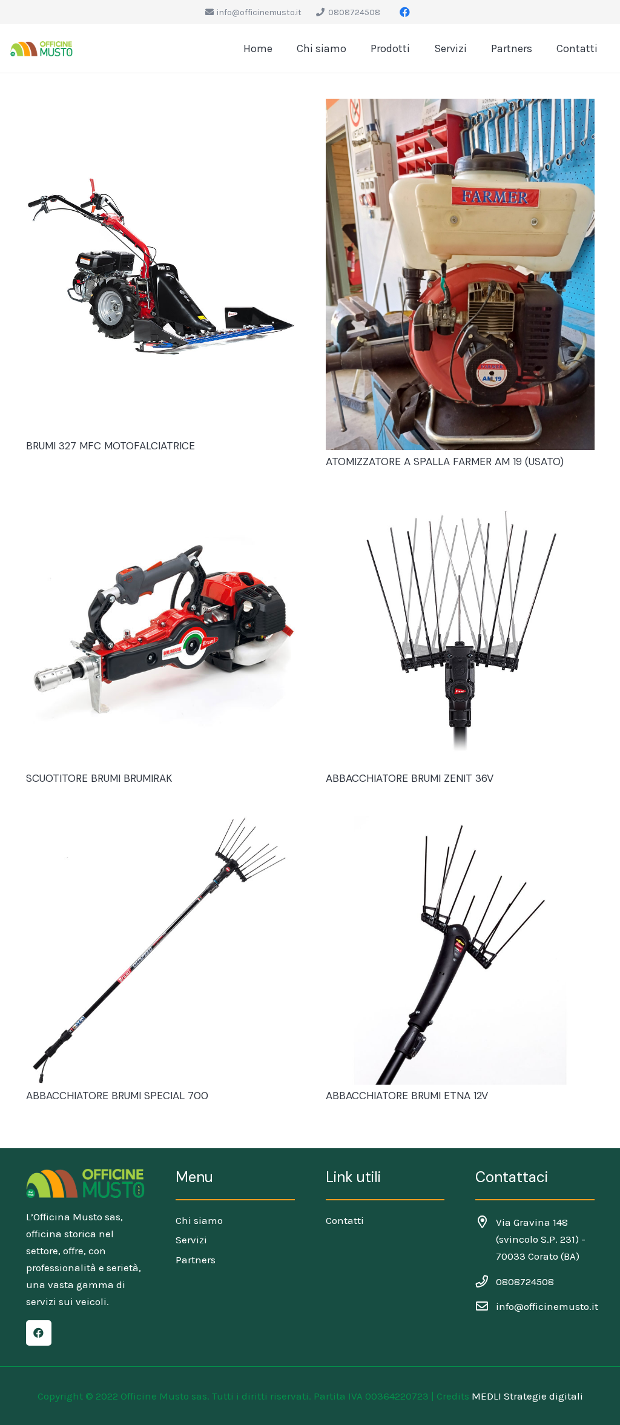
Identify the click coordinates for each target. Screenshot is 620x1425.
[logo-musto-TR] (41, 48)
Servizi (191, 1240)
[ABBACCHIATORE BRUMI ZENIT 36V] (460, 632)
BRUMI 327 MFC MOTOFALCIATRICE (110, 445)
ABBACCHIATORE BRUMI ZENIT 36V (409, 778)
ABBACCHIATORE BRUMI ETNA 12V (407, 1095)
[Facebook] (404, 12)
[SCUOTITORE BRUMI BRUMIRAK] (160, 632)
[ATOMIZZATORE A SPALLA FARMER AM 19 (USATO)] (460, 275)
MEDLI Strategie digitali (527, 1396)
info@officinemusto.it (547, 1306)
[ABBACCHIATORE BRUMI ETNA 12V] (460, 950)
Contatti (345, 1220)
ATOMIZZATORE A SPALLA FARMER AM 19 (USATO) (445, 461)
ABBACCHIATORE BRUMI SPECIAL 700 (117, 1095)
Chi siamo (199, 1220)
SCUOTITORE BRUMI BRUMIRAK (99, 778)
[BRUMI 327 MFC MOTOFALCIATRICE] (160, 267)
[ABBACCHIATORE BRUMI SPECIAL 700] (160, 950)
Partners (196, 1260)
